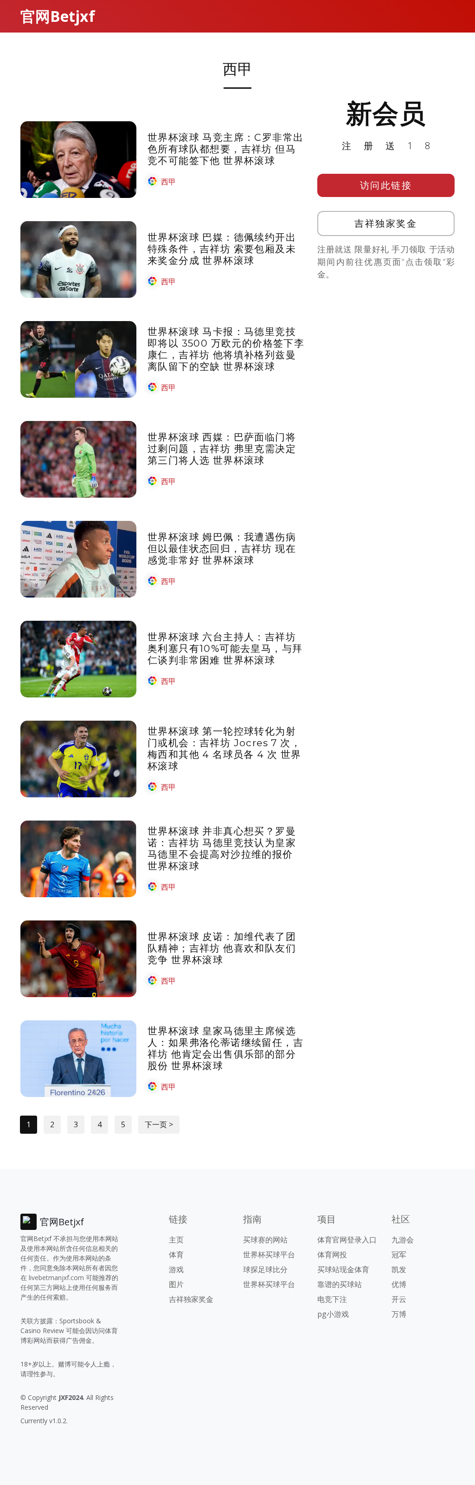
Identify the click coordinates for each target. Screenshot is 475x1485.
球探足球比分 (265, 1269)
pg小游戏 (333, 1314)
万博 (399, 1314)
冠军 (399, 1254)
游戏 (176, 1269)
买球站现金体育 (343, 1269)
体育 (176, 1254)
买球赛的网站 (265, 1240)
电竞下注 (332, 1299)
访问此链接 (386, 185)
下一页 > (159, 1124)
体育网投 (332, 1254)
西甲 (168, 182)
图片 (176, 1284)
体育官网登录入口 (347, 1240)
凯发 (399, 1269)
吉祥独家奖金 (385, 223)
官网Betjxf (57, 16)
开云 (399, 1299)
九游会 (403, 1240)
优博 (399, 1284)
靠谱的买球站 (339, 1284)
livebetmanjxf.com (56, 1277)
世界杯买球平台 (269, 1254)
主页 (176, 1240)
